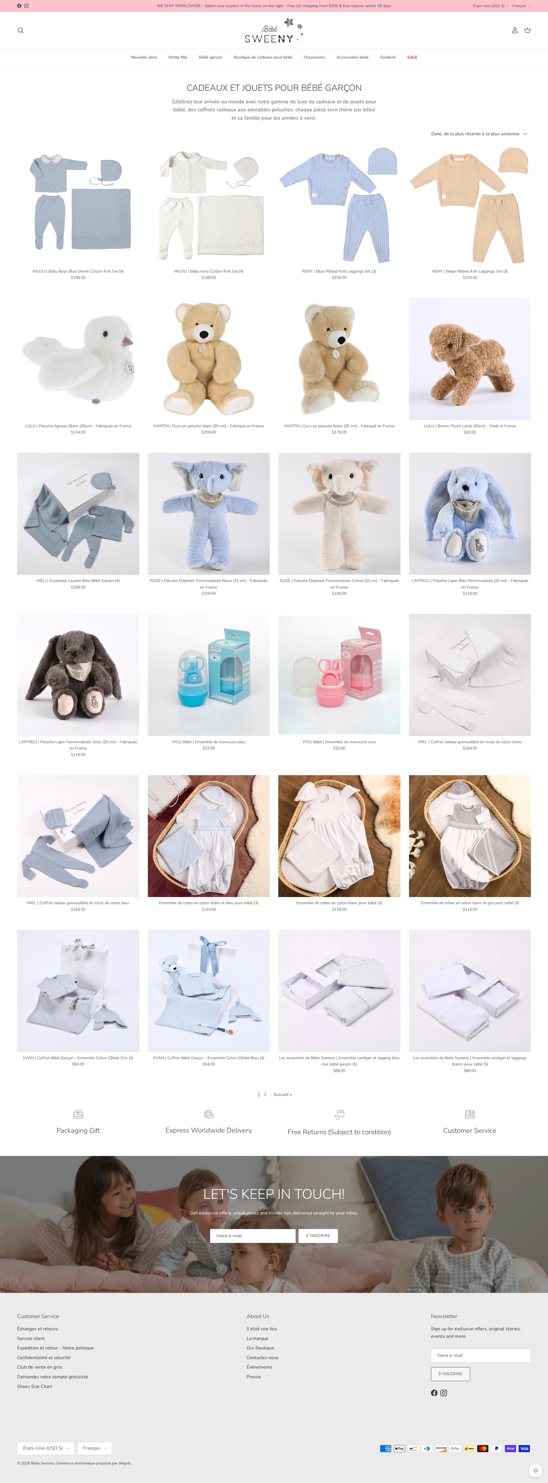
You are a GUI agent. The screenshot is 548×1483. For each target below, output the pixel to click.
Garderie (388, 57)
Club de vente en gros (40, 1367)
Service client (31, 1338)
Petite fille (178, 57)
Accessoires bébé (353, 57)
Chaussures (314, 57)
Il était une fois (262, 1329)
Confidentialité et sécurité (43, 1358)
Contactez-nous (263, 1358)
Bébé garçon (210, 57)
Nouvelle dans (144, 57)
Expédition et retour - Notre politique (55, 1348)
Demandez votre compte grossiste (52, 1377)
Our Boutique (260, 1348)
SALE (412, 57)
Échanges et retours (37, 1329)
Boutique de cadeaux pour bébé (263, 57)
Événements (259, 1367)
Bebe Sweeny (42, 1463)
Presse (254, 1377)
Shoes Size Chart (34, 1386)
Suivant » (282, 1094)
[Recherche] (20, 30)
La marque (257, 1338)
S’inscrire (318, 1235)
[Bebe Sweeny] (274, 30)
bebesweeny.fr (229, 6)
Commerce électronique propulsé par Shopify (93, 1463)
